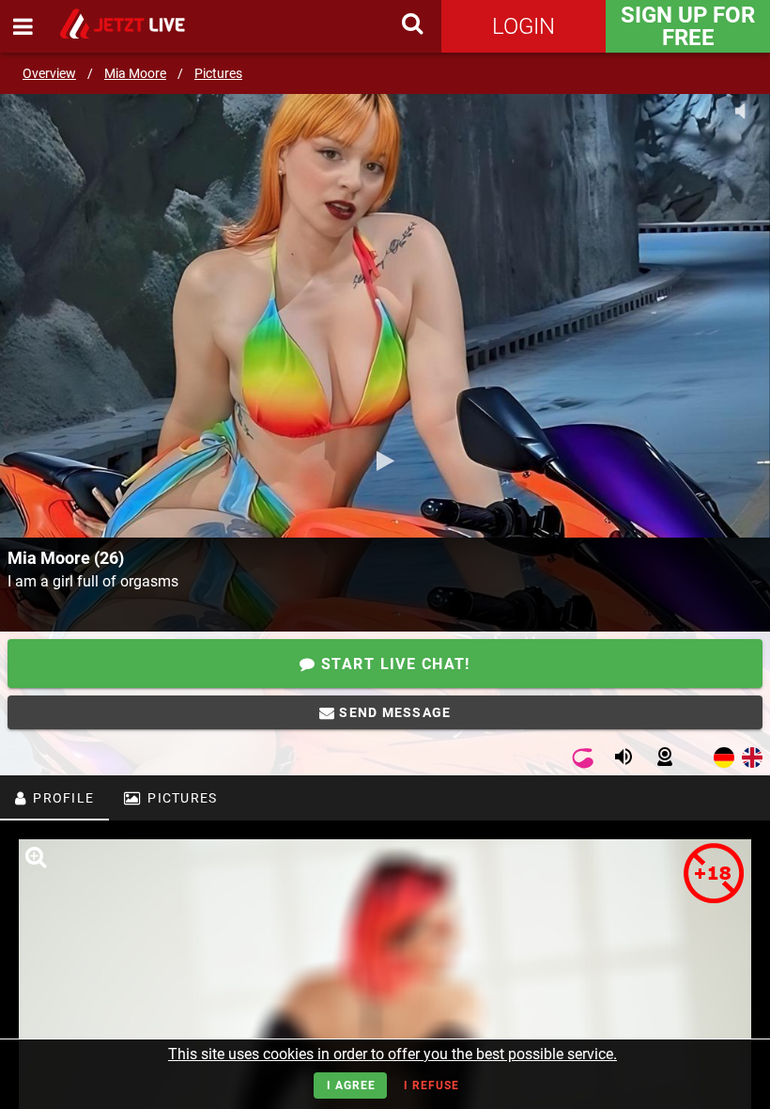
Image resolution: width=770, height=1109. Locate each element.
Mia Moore (135, 73)
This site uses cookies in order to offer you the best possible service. (392, 1054)
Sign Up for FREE (688, 26)
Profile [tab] (61, 797)
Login (523, 26)
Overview (49, 73)
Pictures (218, 73)
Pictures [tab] (180, 797)
